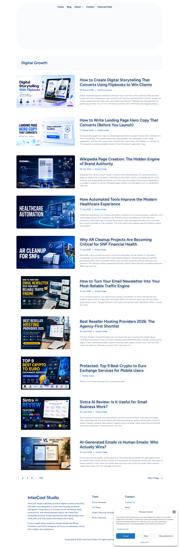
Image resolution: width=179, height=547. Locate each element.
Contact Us (130, 502)
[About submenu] (82, 7)
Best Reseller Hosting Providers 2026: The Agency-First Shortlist (117, 323)
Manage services (122, 529)
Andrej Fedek (103, 130)
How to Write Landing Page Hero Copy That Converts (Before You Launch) (119, 122)
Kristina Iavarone (104, 90)
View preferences (166, 536)
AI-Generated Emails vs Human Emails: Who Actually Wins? (119, 444)
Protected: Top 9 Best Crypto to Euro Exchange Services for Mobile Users (113, 368)
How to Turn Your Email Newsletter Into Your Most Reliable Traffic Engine (120, 283)
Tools (95, 496)
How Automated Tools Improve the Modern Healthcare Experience (118, 201)
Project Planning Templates (104, 512)
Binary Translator (99, 518)
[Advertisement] (89, 29)
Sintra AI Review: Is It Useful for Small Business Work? (113, 404)
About (127, 507)
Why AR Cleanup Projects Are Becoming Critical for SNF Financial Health (116, 241)
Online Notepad (99, 502)
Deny (146, 536)
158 (41, 478)
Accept (125, 536)
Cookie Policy (144, 542)
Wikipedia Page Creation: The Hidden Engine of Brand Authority (120, 161)
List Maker (96, 507)
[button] (174, 512)
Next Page (155, 478)
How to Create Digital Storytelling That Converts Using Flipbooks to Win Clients (116, 82)
